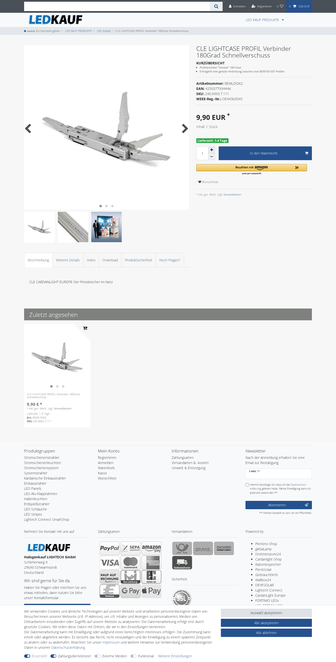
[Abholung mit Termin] (182, 562)
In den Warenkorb (263, 153)
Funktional (146, 656)
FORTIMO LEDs (267, 600)
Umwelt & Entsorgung (188, 467)
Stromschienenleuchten (42, 462)
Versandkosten (232, 194)
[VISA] (109, 562)
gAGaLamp (263, 549)
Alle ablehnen (266, 632)
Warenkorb (106, 467)
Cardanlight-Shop (268, 559)
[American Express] (151, 562)
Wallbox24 (263, 579)
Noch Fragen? (169, 260)
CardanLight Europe (270, 595)
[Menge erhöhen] (211, 149)
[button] (251, 169)
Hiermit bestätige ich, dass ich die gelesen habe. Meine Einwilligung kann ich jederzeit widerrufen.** (280, 489)
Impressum (111, 642)
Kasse (102, 473)
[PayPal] (109, 548)
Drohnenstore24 (268, 554)
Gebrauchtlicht (266, 574)
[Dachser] (224, 548)
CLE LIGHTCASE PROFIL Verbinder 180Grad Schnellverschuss (53, 396)
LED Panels (32, 488)
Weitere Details (68, 260)
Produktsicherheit (138, 260)
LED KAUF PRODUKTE (263, 19)
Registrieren (107, 457)
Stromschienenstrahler (41, 457)
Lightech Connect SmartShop (46, 519)
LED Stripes (103, 31)
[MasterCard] (130, 562)
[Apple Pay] (151, 591)
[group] (57, 357)
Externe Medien (114, 656)
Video (91, 260)
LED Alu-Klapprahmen (40, 493)
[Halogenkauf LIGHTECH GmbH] (48, 547)
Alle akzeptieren (266, 622)
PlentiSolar (263, 569)
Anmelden (105, 462)
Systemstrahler (35, 473)
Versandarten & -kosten (190, 462)
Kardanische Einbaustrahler (45, 478)
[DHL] (203, 548)
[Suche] (216, 6)
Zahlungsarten (183, 457)
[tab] (38, 260)
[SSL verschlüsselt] (181, 598)
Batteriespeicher (268, 564)
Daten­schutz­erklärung (68, 647)
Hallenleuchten (35, 498)
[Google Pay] (130, 591)
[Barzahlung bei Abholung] (130, 577)
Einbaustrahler (35, 483)
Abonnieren (277, 505)
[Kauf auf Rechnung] (109, 577)
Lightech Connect (268, 590)
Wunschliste (209, 182)
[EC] (151, 577)
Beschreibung (38, 260)
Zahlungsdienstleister (74, 656)
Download (110, 260)
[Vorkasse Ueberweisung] (109, 591)
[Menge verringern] (211, 156)
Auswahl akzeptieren (266, 612)
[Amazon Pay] (151, 548)
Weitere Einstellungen (175, 656)
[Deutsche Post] (182, 548)
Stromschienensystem (41, 467)
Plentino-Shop (266, 543)
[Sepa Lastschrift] (130, 548)
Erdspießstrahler (36, 504)
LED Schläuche (35, 509)
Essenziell (39, 656)
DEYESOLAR (264, 585)
